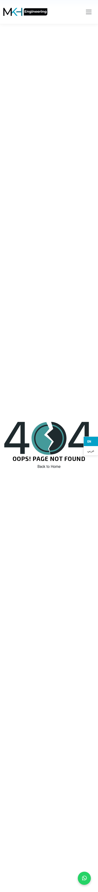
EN (89, 441)
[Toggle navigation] (88, 11)
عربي (90, 451)
